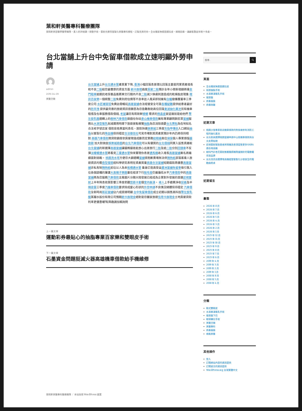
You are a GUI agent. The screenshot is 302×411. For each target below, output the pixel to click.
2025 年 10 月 (213, 242)
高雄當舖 (133, 104)
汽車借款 (174, 172)
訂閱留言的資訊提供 (216, 366)
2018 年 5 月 (212, 279)
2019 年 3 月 (212, 264)
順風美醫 (210, 333)
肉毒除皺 (210, 104)
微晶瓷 (161, 114)
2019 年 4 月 (212, 260)
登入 (208, 359)
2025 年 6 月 (212, 257)
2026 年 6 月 (213, 213)
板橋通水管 (134, 167)
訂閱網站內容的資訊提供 (218, 362)
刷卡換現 (136, 89)
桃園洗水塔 (113, 158)
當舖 (186, 118)
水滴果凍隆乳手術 (215, 93)
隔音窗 (92, 187)
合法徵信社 (131, 133)
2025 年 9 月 (212, 246)
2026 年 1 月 (212, 231)
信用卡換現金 (166, 197)
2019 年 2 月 (212, 268)
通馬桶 (154, 153)
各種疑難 (167, 104)
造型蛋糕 (107, 162)
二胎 (99, 89)
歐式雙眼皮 (212, 308)
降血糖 (109, 133)
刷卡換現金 (129, 197)
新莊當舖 (107, 192)
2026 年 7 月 (212, 209)
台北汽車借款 (133, 143)
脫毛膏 (148, 172)
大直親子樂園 (118, 172)
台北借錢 (164, 143)
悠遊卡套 (135, 182)
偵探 (170, 138)
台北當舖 (93, 84)
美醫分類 (50, 98)
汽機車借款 (112, 187)
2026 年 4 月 (213, 220)
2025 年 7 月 (212, 253)
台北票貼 (172, 123)
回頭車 (182, 148)
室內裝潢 (149, 182)
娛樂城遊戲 (115, 143)
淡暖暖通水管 (99, 153)
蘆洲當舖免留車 (171, 167)
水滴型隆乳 (101, 123)
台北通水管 (112, 84)
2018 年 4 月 (212, 283)
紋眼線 (157, 138)
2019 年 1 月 (212, 272)
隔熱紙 (171, 158)
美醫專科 (210, 326)
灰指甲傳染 (171, 128)
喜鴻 (137, 84)
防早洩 (95, 109)
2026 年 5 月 (212, 216)
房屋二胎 (153, 89)
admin (49, 89)
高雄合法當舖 (155, 162)
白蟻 (169, 99)
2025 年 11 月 (213, 238)
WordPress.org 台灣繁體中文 (222, 370)
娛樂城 (152, 128)
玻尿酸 (209, 97)
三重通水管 (123, 153)
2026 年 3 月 (213, 224)
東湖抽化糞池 (172, 109)
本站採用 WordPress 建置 (88, 394)
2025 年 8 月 (212, 249)
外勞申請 (149, 187)
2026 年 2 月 (213, 227)
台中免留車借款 (143, 192)
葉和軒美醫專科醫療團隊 (73, 26)
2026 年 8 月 (213, 205)
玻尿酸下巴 (212, 315)
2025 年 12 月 (213, 235)
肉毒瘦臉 (210, 101)
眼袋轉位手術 (213, 319)
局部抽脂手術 (213, 90)
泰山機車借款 (149, 118)
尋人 (161, 182)
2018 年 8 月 (212, 275)
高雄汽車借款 (100, 138)
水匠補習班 (104, 104)
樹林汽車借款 (118, 118)
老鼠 (123, 114)
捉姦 (184, 182)
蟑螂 (145, 114)
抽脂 (147, 123)
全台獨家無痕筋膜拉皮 (217, 86)
